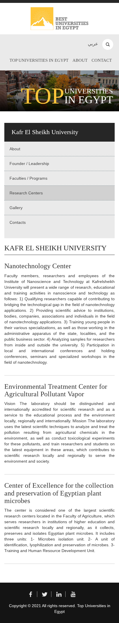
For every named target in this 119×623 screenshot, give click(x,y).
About (80, 60)
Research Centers (26, 193)
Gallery (16, 207)
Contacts (18, 222)
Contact (102, 60)
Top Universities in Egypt (39, 60)
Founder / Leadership (29, 163)
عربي (93, 43)
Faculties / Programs (28, 178)
